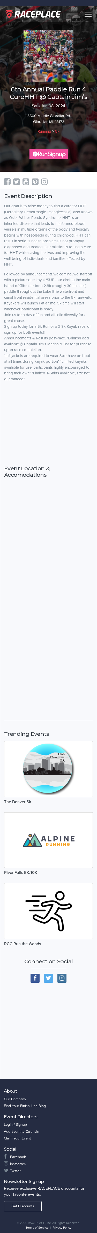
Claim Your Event (17, 1138)
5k (57, 131)
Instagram (18, 1164)
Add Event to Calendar (22, 1131)
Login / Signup (15, 1124)
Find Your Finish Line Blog (25, 1106)
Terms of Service (37, 1227)
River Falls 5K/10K (20, 872)
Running (44, 131)
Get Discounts (22, 1206)
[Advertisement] (48, 428)
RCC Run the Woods (22, 943)
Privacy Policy (62, 1227)
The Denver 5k (17, 801)
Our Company (15, 1099)
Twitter (15, 1171)
